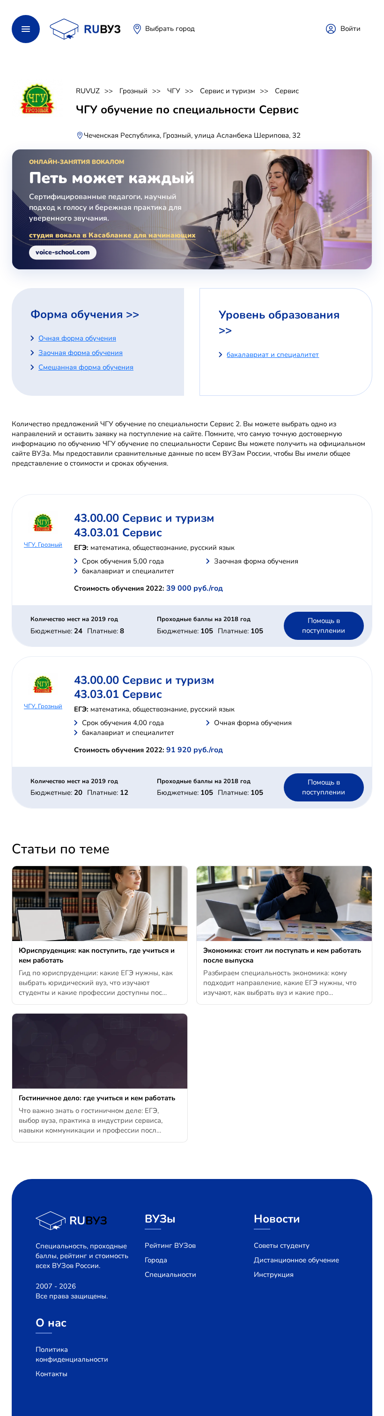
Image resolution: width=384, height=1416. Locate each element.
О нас (51, 1322)
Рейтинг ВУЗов (170, 1245)
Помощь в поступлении (323, 625)
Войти (350, 28)
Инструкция (274, 1274)
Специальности (170, 1274)
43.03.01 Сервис (118, 532)
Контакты (51, 1374)
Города (156, 1260)
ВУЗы (160, 1218)
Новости (277, 1218)
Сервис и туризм (227, 91)
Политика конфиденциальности (72, 1354)
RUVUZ (88, 91)
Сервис (287, 91)
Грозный (133, 91)
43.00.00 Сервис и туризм (144, 518)
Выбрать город (170, 28)
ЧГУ (173, 91)
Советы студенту (282, 1245)
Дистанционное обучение (296, 1260)
